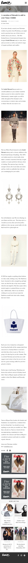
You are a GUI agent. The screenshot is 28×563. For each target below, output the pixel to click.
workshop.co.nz (8, 446)
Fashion (4, 21)
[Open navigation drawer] (26, 3)
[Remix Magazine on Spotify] (24, 555)
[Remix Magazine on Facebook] (18, 555)
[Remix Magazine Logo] (6, 3)
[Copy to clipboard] (10, 450)
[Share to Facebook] (7, 450)
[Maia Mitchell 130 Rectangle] (14, 463)
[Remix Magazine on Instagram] (21, 555)
